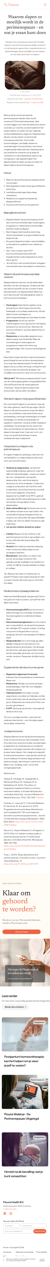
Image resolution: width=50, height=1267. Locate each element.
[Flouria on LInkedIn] (5, 1213)
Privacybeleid (41, 1252)
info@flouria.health (10, 1209)
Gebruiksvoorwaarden (25, 1252)
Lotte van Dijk (37, 102)
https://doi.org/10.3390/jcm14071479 (21, 864)
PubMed (40, 797)
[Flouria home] (13, 4)
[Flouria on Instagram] (11, 1213)
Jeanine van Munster (33, 99)
